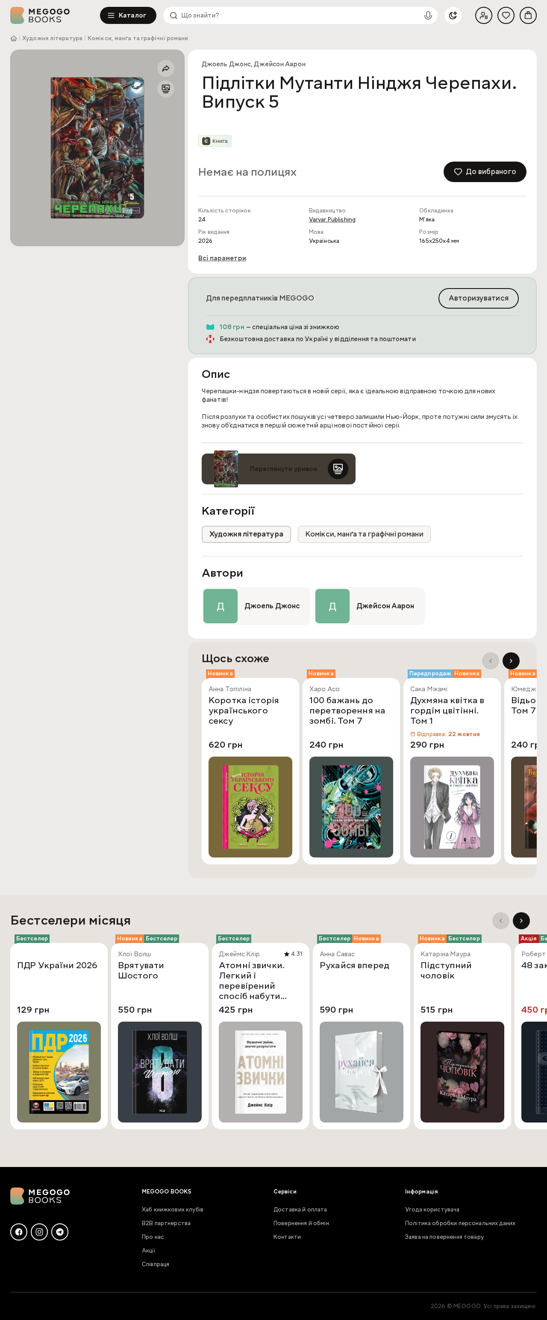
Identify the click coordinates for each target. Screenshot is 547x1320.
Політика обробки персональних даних (460, 1223)
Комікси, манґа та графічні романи (138, 38)
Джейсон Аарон (279, 64)
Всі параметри (222, 258)
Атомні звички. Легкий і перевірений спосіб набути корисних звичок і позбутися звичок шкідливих (258, 980)
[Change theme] (453, 15)
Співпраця (155, 1264)
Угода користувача (432, 1210)
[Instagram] (39, 1231)
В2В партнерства (166, 1223)
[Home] (55, 15)
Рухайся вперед (354, 965)
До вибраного (491, 172)
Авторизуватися (479, 298)
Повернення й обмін (301, 1223)
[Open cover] (97, 147)
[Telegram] (59, 1231)
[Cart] (528, 15)
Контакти (287, 1237)
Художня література (52, 38)
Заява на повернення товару (444, 1237)
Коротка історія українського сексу (244, 711)
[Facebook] (18, 1231)
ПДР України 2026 (57, 965)
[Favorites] (506, 15)
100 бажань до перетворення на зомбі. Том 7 (347, 711)
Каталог (132, 15)
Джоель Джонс (226, 64)
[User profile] (483, 15)
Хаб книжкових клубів (172, 1210)
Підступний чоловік (446, 970)
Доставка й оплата (300, 1210)
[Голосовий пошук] (428, 15)
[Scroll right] (511, 660)
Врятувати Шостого (141, 970)
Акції (149, 1251)
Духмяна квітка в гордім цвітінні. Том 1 (447, 711)
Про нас (153, 1237)
